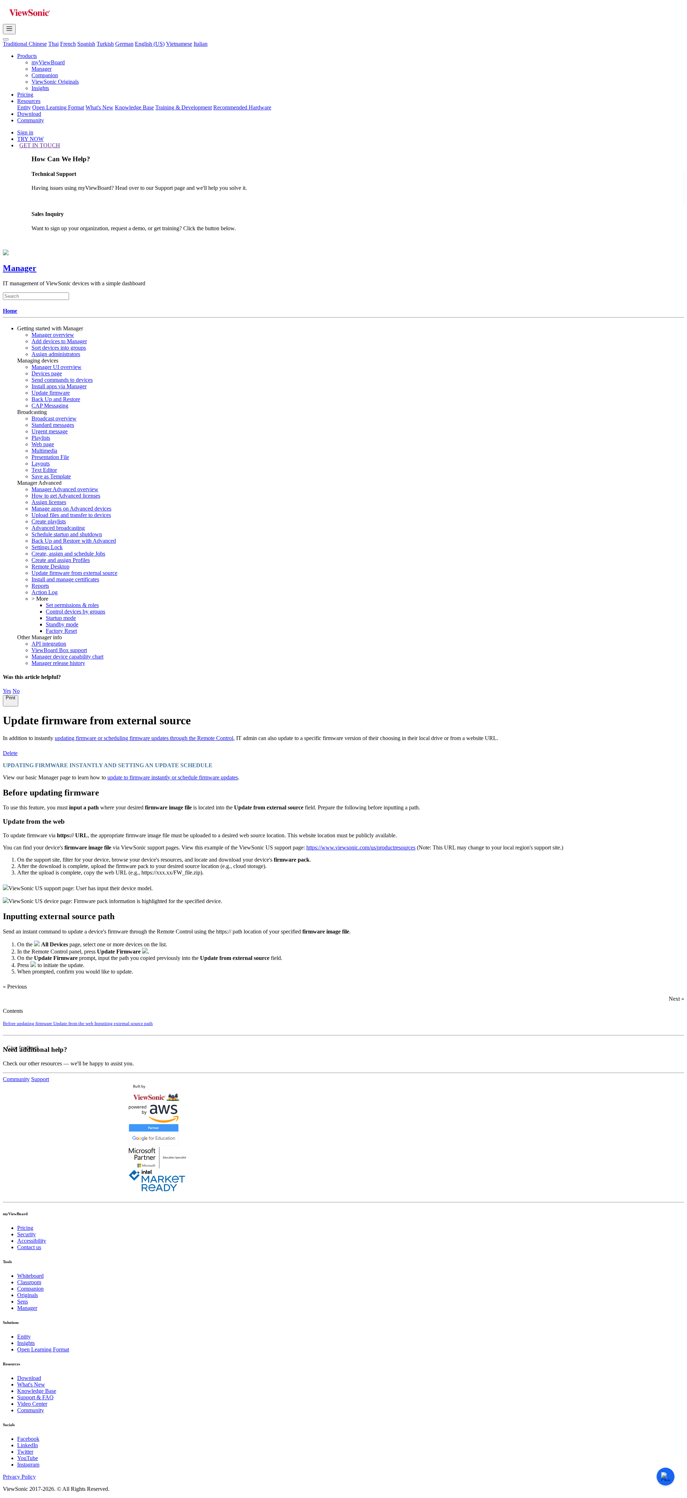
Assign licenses (48, 502)
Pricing (25, 95)
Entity (24, 107)
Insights (40, 88)
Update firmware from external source (74, 573)
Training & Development (183, 107)
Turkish (105, 44)
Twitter (25, 1452)
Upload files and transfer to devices (71, 515)
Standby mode (62, 624)
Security (26, 1234)
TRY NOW (30, 139)
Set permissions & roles (72, 605)
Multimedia (44, 451)
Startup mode (61, 618)
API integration (48, 644)
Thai (53, 44)
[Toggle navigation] (9, 29)
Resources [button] (28, 101)
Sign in (25, 132)
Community (30, 120)
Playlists (40, 438)
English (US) (150, 44)
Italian (201, 44)
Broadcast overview (54, 418)
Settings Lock (47, 547)
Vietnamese (179, 44)
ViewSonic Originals (55, 82)
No (16, 691)
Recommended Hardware (242, 107)
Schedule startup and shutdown (66, 534)
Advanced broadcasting (58, 528)
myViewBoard (48, 62)
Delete (10, 753)
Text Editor (44, 470)
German (124, 44)
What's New (99, 107)
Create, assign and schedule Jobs (68, 554)
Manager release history (58, 663)
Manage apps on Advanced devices (71, 509)
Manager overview (52, 335)
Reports (40, 586)
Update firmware (50, 393)
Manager (41, 69)
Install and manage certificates (65, 579)
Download (29, 114)
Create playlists (48, 521)
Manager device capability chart (67, 657)
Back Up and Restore (55, 399)
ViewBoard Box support (59, 650)
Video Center (32, 1404)
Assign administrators (55, 354)
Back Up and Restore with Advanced (73, 541)
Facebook (28, 1439)
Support (40, 1079)
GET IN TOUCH (39, 145)
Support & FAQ (35, 1397)
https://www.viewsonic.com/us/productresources (360, 847)
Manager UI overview (56, 367)
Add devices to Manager (59, 341)
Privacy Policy (19, 1477)
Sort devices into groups (58, 348)
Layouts (40, 463)
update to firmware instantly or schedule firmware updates (172, 777)
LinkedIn (27, 1445)
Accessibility (31, 1241)
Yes (7, 691)
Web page (42, 444)
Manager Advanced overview (64, 489)
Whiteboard (30, 1276)
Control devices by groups (75, 611)
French (68, 44)
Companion (44, 75)
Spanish (86, 44)
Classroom (29, 1282)
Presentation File (50, 457)
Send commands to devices (62, 380)
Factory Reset (61, 631)
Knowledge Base (134, 107)
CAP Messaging (49, 406)
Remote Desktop (50, 566)
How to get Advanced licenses (65, 496)
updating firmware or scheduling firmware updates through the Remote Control (144, 738)
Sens (22, 1302)
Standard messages (52, 425)
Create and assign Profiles (60, 560)
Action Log (44, 592)
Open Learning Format (58, 107)
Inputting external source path (123, 1023)
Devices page (46, 373)
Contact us (29, 1247)
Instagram (28, 1465)
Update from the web (73, 1023)
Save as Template (51, 476)
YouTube (27, 1458)
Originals (27, 1295)
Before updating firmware (28, 1023)
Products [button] (27, 56)
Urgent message (49, 431)
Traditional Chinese (25, 44)
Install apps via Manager (59, 386)
